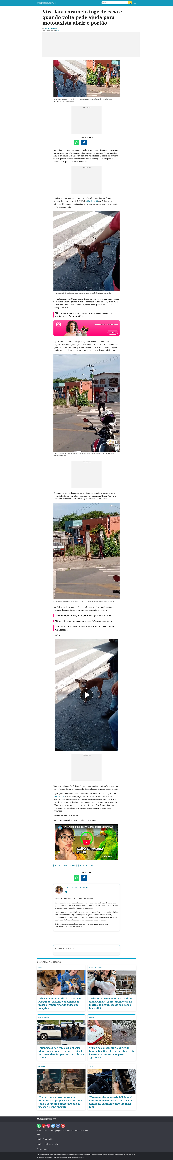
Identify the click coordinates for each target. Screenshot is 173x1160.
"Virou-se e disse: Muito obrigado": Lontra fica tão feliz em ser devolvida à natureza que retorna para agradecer (112, 1052)
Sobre (39, 1134)
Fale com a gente (43, 1149)
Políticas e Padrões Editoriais (48, 1144)
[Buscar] (130, 2)
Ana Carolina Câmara (51, 28)
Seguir (112, 332)
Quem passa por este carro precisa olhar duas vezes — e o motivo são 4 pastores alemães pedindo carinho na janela (61, 1052)
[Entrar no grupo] (39, 1126)
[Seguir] (48, 1126)
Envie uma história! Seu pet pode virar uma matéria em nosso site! (62, 1130)
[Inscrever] (63, 1126)
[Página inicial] (61, 3)
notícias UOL (58, 796)
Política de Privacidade (45, 1139)
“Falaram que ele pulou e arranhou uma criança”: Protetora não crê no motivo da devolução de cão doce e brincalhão (110, 1003)
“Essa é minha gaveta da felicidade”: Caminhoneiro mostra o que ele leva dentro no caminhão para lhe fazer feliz (111, 1102)
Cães (57, 30)
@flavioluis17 (92, 201)
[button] (135, 3)
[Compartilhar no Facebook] (84, 142)
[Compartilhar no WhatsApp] (76, 142)
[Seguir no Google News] (44, 1126)
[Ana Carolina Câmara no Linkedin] (66, 892)
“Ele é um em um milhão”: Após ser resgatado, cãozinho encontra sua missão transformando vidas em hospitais (59, 1003)
